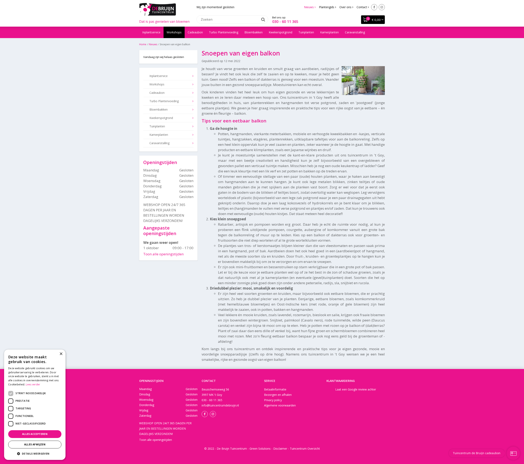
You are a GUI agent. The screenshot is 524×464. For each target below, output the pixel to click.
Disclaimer (280, 448)
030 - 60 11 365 (285, 21)
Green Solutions (260, 448)
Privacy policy (273, 400)
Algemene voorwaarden (280, 405)
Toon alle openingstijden (163, 254)
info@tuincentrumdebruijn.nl (220, 405)
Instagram (382, 7)
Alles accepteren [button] (34, 434)
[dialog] (35, 405)
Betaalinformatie (275, 389)
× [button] (60, 353)
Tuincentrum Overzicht (305, 448)
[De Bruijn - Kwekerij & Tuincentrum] (157, 9)
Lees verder (33, 384)
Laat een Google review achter (355, 389)
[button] (34, 453)
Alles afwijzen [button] (35, 444)
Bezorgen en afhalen (278, 395)
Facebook (374, 7)
